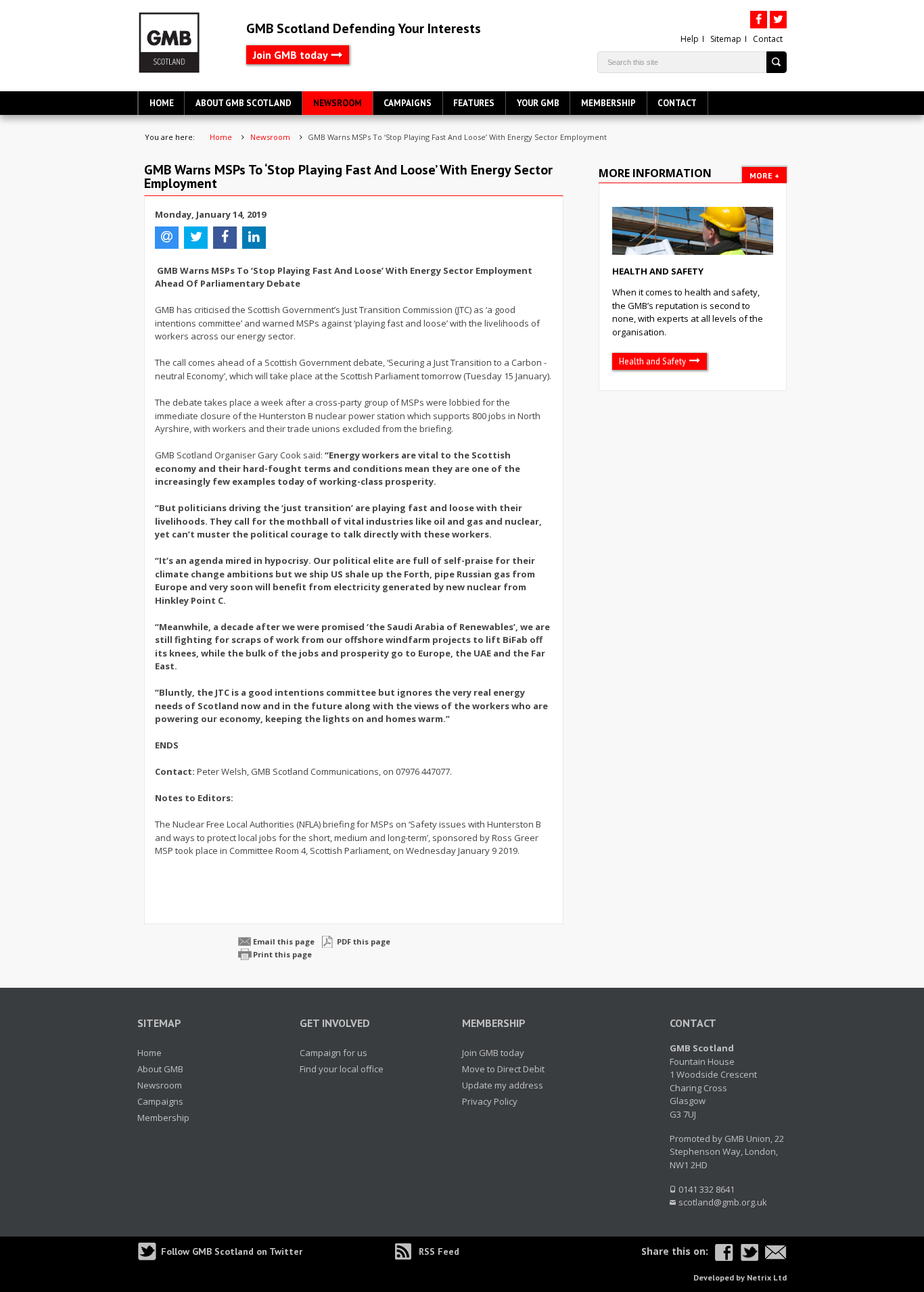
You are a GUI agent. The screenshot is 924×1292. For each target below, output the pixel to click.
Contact (768, 39)
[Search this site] (776, 62)
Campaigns (408, 103)
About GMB (160, 1069)
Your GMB (538, 103)
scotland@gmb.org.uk (722, 1202)
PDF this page (363, 941)
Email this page (284, 941)
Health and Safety (657, 271)
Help (689, 39)
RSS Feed (439, 1251)
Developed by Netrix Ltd (740, 1277)
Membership (608, 103)
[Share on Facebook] (724, 1252)
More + (764, 175)
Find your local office (342, 1069)
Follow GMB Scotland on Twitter (231, 1251)
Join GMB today (290, 55)
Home (161, 103)
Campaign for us (333, 1053)
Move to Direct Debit (503, 1069)
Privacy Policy (489, 1101)
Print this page (282, 954)
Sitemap (725, 39)
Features (473, 103)
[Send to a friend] (776, 1252)
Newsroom (337, 103)
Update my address (502, 1085)
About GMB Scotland (243, 103)
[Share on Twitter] (749, 1252)
